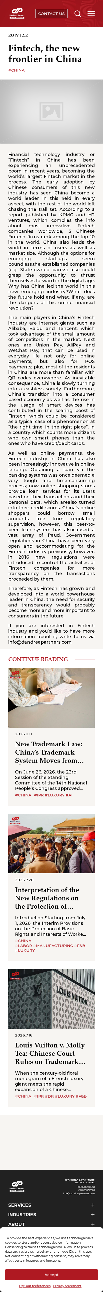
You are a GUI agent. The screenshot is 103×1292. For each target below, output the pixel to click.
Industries (22, 1214)
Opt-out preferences (34, 1286)
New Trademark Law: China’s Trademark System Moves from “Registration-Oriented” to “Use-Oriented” (48, 753)
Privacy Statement (67, 1286)
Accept (51, 1274)
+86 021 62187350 (86, 1187)
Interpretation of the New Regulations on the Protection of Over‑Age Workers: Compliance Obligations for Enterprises (47, 898)
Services (19, 1205)
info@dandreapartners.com (40, 642)
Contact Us (51, 13)
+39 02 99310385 (86, 1190)
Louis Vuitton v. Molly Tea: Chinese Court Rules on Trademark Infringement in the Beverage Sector (50, 1054)
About (16, 1224)
